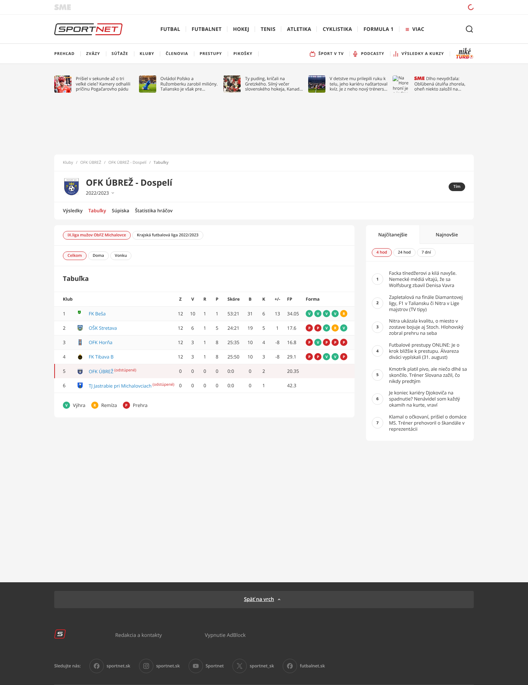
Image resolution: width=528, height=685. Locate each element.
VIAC (418, 29)
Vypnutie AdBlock (225, 634)
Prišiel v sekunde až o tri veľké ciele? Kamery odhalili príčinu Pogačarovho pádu (103, 84)
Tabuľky (97, 210)
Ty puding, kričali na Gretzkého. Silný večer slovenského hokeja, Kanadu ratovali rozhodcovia (273, 84)
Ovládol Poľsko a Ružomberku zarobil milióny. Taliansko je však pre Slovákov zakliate (189, 84)
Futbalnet (207, 29)
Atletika (299, 29)
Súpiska (120, 210)
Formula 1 (378, 29)
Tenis (268, 29)
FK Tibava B (101, 356)
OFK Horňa (100, 342)
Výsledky (73, 210)
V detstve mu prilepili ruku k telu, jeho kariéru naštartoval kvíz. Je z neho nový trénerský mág (359, 84)
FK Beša (97, 313)
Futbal (170, 29)
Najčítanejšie (392, 234)
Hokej (241, 29)
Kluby (68, 162)
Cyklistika (337, 29)
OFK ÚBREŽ (90, 162)
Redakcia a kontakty (138, 634)
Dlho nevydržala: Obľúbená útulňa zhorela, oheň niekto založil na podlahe (439, 84)
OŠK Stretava (103, 328)
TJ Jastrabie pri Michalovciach (120, 386)
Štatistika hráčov (154, 210)
